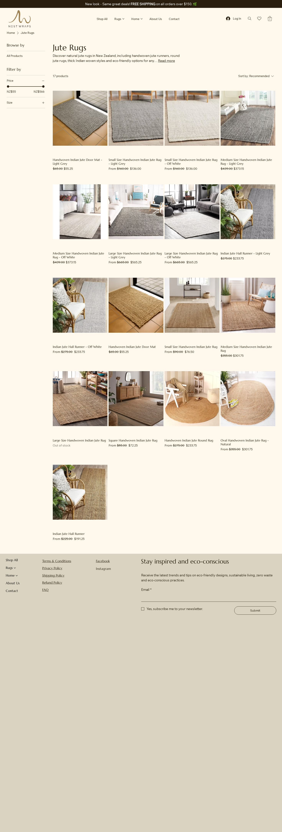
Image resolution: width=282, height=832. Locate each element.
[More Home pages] (142, 19)
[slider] (8, 86)
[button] (270, 18)
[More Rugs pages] (123, 19)
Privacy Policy (52, 568)
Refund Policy (52, 582)
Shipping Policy (53, 575)
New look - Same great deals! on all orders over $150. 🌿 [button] (141, 4)
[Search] (249, 18)
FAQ (45, 590)
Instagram (103, 569)
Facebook (103, 561)
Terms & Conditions (56, 561)
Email (146, 590)
